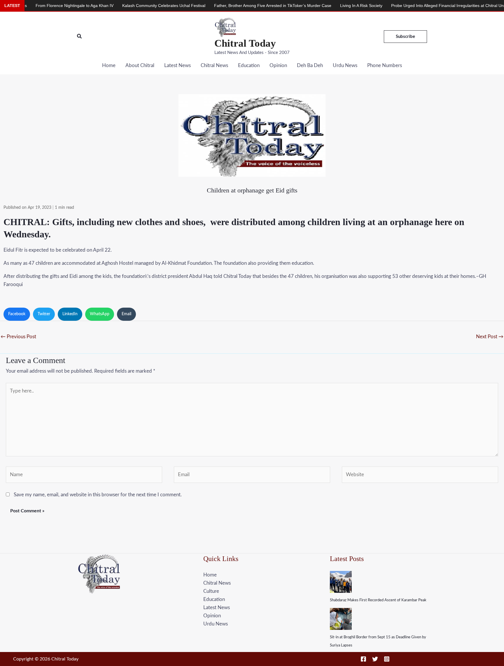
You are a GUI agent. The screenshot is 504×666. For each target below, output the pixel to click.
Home (109, 65)
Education (249, 65)
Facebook (16, 314)
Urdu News (345, 65)
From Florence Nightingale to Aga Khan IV (51, 5)
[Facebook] (363, 659)
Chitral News (214, 65)
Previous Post (18, 336)
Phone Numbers (384, 65)
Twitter (44, 314)
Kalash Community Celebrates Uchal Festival (140, 5)
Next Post (489, 336)
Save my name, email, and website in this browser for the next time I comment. (98, 494)
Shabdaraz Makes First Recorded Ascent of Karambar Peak (378, 600)
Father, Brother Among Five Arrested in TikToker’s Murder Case (249, 5)
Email (126, 314)
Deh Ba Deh (310, 65)
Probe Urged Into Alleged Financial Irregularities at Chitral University (430, 5)
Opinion (278, 65)
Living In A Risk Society (338, 5)
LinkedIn (70, 314)
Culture (211, 591)
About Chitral (139, 65)
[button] (79, 37)
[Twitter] (375, 659)
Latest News (177, 65)
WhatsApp (99, 314)
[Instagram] (387, 659)
